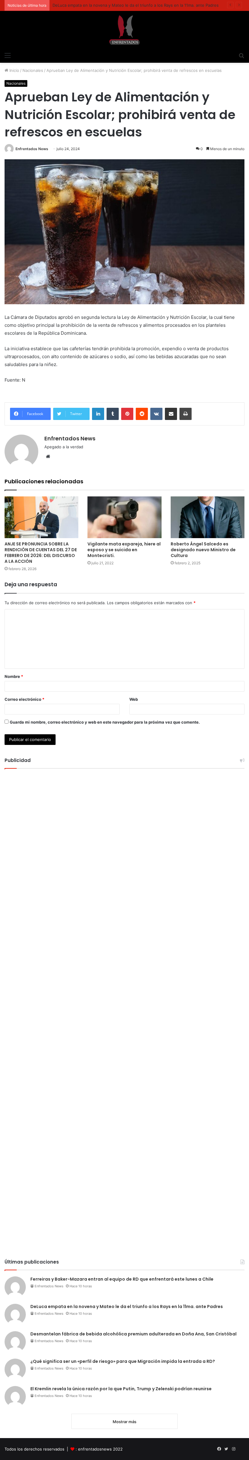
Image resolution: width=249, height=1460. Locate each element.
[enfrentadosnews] (124, 30)
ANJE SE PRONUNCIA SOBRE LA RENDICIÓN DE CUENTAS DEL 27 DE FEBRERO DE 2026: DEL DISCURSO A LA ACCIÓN (41, 552)
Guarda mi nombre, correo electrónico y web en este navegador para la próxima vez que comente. (105, 722)
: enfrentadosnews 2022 (99, 1449)
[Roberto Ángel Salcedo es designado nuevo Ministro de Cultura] (207, 517)
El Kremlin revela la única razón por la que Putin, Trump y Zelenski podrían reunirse (121, 1389)
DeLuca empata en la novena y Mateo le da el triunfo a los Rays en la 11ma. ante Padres (136, 5)
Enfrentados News (31, 148)
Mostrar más (124, 1421)
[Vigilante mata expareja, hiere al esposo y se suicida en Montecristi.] (124, 517)
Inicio (13, 70)
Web (133, 699)
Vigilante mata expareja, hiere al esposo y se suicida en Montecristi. (124, 550)
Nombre (14, 676)
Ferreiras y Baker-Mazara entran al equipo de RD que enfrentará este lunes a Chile (121, 1279)
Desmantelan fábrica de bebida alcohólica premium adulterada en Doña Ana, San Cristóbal (133, 1334)
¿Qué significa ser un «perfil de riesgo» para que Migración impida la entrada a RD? (122, 1361)
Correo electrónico (24, 699)
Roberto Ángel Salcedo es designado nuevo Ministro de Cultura (203, 550)
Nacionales (32, 70)
